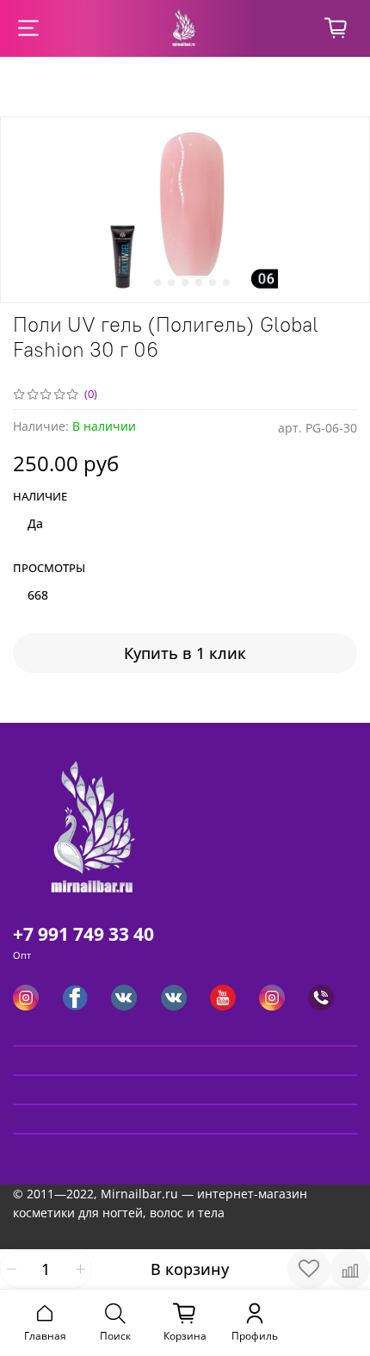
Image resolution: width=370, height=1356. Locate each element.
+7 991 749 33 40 (83, 934)
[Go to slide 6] (212, 282)
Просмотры (49, 568)
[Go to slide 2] (157, 282)
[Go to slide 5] (198, 282)
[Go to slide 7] (226, 282)
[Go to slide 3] (171, 282)
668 (38, 595)
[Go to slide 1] (143, 282)
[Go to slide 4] (185, 282)
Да (35, 523)
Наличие (40, 497)
